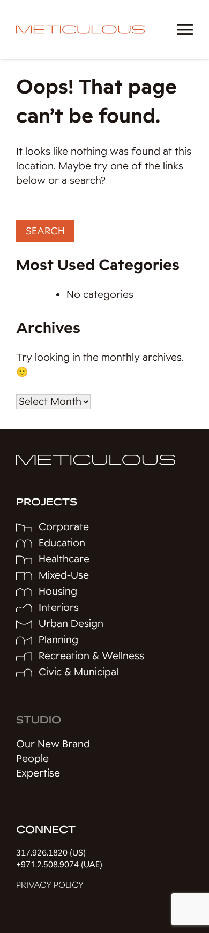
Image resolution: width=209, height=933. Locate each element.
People (32, 758)
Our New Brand (53, 744)
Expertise (38, 773)
